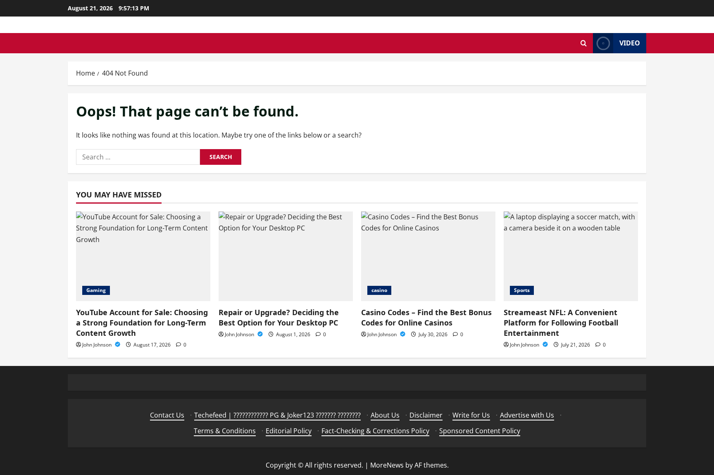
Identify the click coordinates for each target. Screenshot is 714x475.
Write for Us (471, 415)
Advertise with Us (527, 415)
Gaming (96, 290)
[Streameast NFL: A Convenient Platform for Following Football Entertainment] (571, 256)
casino (379, 290)
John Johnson (97, 344)
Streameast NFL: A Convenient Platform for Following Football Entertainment (561, 322)
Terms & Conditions (225, 430)
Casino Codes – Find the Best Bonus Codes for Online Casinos (426, 317)
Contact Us (167, 415)
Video (629, 43)
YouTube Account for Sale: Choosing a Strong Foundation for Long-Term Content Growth (142, 322)
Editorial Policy (289, 430)
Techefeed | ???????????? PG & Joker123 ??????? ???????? (277, 415)
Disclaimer (426, 415)
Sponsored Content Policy (479, 430)
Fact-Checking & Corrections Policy (375, 430)
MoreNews (387, 465)
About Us (385, 415)
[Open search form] (584, 43)
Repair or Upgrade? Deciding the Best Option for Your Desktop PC (279, 317)
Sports (522, 290)
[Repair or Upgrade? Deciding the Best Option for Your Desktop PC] (286, 256)
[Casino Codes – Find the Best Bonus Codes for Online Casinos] (428, 256)
